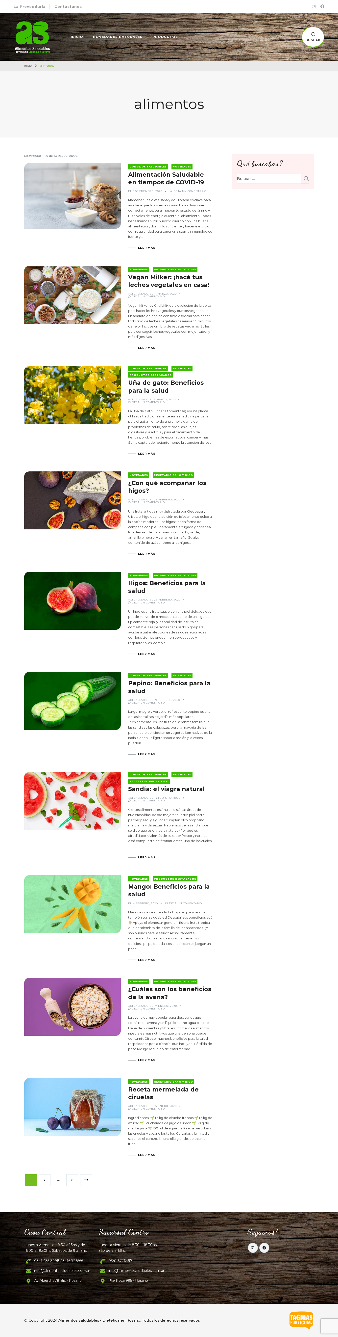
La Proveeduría (30, 6)
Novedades (182, 166)
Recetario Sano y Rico (173, 475)
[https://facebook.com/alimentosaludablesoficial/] (264, 1248)
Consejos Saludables (148, 166)
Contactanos (68, 6)
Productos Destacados (175, 269)
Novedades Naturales (118, 37)
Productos (165, 37)
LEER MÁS (146, 247)
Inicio (77, 37)
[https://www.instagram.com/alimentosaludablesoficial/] (253, 1248)
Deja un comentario (189, 191)
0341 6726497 (120, 1260)
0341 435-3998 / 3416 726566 (58, 1260)
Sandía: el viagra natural (166, 788)
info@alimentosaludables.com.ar (62, 1270)
